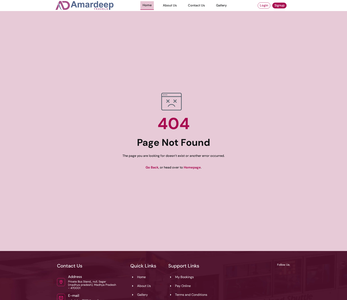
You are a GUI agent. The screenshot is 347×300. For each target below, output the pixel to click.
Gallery (221, 5)
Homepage (192, 167)
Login (264, 5)
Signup (280, 5)
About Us (170, 5)
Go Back (152, 167)
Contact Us (196, 5)
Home (147, 5)
